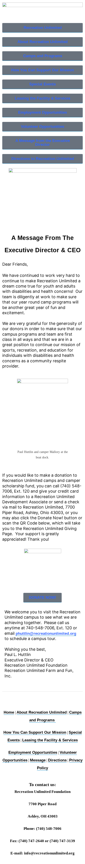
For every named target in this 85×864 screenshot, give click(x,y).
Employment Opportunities (32, 752)
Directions (57, 760)
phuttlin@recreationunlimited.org (46, 633)
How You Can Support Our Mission (34, 732)
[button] (42, 597)
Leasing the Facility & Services (50, 740)
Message (38, 760)
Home (9, 712)
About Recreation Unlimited (42, 712)
